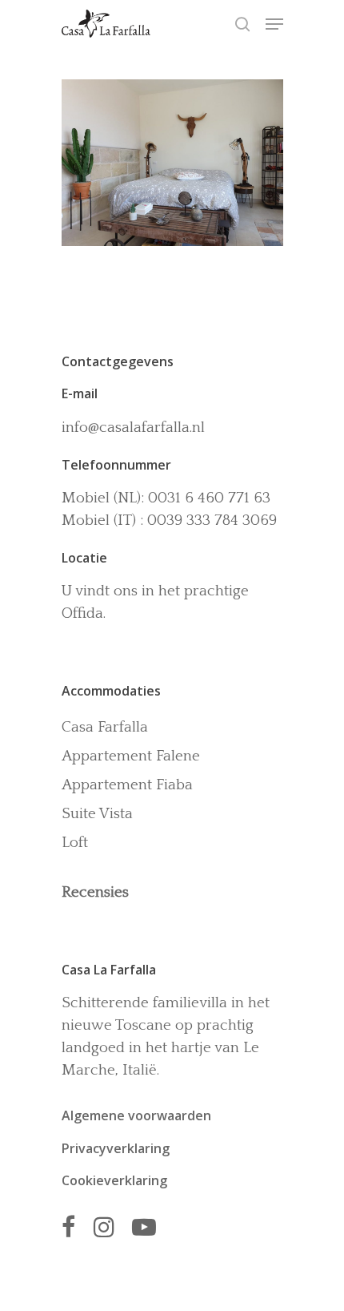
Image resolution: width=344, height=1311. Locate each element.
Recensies (95, 892)
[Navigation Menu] (274, 24)
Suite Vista (97, 813)
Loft (75, 842)
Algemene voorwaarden (136, 1115)
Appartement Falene (131, 756)
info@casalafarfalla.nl (133, 427)
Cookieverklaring (114, 1180)
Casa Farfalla (105, 727)
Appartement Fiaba (127, 785)
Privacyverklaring (116, 1148)
